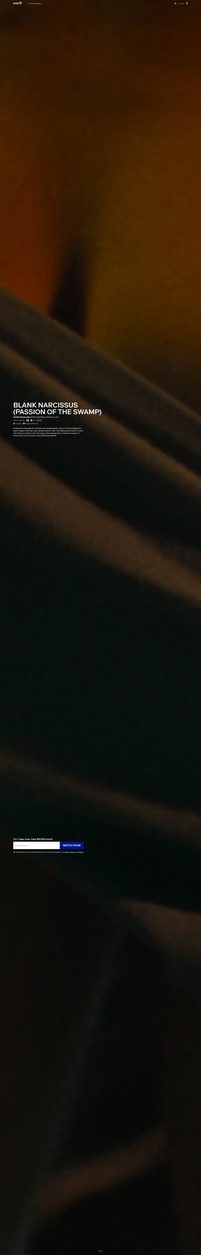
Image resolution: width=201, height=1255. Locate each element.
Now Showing (34, 3)
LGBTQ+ (21, 420)
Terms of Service (70, 852)
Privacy (81, 852)
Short (15, 420)
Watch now (72, 845)
